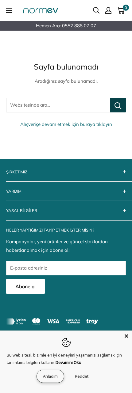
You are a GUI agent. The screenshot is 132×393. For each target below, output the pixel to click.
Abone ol (25, 286)
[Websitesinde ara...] (118, 105)
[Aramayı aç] (96, 10)
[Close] (126, 336)
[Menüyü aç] (9, 10)
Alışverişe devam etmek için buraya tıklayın (66, 124)
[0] (121, 10)
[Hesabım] (108, 10)
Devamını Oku (68, 362)
